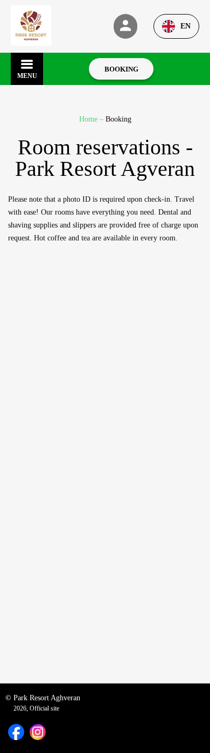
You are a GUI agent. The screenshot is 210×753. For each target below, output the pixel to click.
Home (89, 119)
